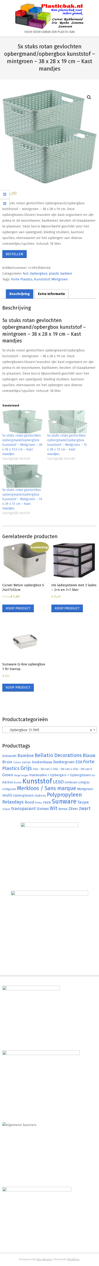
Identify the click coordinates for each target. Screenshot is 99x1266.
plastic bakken (60, 273)
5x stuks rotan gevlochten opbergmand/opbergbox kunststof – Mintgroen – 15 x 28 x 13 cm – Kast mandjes (67, 445)
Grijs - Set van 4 (62, 769)
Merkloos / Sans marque (46, 788)
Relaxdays (13, 802)
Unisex (43, 808)
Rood (29, 802)
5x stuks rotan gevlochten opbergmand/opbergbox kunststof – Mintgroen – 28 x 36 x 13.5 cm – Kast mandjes (22, 445)
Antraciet (9, 756)
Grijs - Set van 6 (82, 769)
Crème (17, 762)
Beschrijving (19, 294)
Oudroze (40, 795)
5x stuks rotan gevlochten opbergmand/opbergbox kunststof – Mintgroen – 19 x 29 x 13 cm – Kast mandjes (22, 499)
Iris (93, 775)
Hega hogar (21, 775)
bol (25, 273)
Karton (7, 782)
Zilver (73, 808)
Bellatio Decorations (58, 755)
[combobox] (49, 729)
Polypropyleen (64, 794)
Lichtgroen (9, 789)
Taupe (83, 802)
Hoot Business (44, 1259)
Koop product (18, 608)
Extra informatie (51, 294)
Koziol (17, 782)
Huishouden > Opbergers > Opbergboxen (60, 775)
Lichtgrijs (84, 782)
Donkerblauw (42, 762)
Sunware (64, 801)
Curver (26, 762)
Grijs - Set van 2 (42, 769)
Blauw (89, 755)
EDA (79, 762)
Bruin (7, 762)
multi (7, 795)
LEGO (58, 782)
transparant (23, 808)
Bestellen (14, 254)
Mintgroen (59, 279)
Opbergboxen (23, 795)
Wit (53, 808)
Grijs (26, 768)
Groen (7, 775)
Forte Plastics (21, 279)
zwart (84, 808)
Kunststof (42, 279)
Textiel (6, 809)
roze (47, 802)
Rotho (38, 802)
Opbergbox (38, 273)
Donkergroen (64, 762)
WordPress (73, 1259)
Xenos (62, 809)
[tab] (19, 294)
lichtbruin (71, 782)
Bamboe (25, 755)
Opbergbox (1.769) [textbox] (48, 730)
